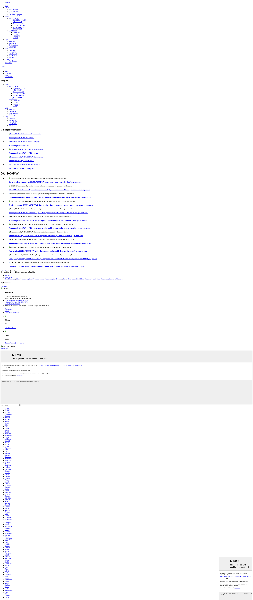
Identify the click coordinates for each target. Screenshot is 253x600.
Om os (7, 7)
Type (6, 39)
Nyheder (11, 13)
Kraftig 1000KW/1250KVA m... (21, 138)
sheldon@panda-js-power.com (14, 343)
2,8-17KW (12, 50)
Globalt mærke (13, 18)
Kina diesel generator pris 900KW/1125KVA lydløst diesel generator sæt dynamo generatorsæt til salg (50, 243)
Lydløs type (12, 43)
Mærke (7, 16)
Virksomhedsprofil (14, 9)
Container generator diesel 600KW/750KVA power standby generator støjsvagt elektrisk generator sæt (50, 197)
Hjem (6, 6)
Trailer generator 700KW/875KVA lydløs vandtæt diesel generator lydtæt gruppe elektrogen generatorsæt (51, 205)
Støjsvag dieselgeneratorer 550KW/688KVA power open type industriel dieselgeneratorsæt (45, 182)
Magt (6, 48)
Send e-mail (4, 348)
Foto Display (13, 61)
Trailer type (12, 47)
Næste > (5, 270)
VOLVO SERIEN (18, 23)
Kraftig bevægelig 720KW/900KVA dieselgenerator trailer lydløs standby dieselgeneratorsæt (46, 236)
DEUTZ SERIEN (18, 27)
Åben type (12, 41)
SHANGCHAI (17, 32)
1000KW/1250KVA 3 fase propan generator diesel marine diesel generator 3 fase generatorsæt (46, 266)
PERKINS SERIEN (19, 25)
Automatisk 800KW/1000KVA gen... (23, 153)
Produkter (8, 73)
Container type (13, 45)
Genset (93, 279)
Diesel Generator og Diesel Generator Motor (30, 279)
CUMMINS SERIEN (19, 20)
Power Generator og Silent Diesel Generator (77, 279)
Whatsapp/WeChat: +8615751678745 (16, 302)
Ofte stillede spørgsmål (16, 15)
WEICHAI (16, 36)
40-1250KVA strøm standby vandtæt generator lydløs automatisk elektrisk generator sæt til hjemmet (49, 190)
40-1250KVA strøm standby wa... (22, 168)
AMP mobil (8, 277)
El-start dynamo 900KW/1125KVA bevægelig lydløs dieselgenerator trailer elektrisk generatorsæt (48, 220)
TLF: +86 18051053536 (12, 304)
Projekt (7, 59)
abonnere (4, 286)
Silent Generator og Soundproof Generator (110, 279)
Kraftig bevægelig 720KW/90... (21, 161)
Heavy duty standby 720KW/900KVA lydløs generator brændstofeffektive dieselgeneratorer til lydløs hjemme (53, 259)
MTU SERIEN (17, 22)
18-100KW (12, 52)
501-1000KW (13, 55)
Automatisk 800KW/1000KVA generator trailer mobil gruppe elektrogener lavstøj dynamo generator (49, 228)
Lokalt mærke (13, 31)
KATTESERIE (17, 29)
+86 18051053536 (10, 328)
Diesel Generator (10, 279)
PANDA (15, 38)
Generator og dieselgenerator (53, 279)
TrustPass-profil (13, 11)
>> (8, 270)
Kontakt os (8, 63)
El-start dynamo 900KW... (19, 145)
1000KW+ (12, 57)
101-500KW (13, 54)
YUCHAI (16, 34)
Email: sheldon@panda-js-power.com (16, 300)
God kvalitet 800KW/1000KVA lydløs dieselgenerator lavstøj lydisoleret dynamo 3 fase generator (48, 251)
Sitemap (7, 275)
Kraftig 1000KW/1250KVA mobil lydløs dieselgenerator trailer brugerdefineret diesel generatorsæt (48, 213)
